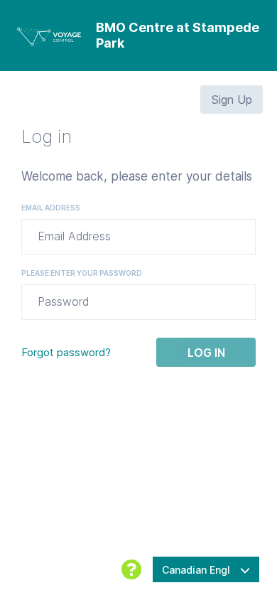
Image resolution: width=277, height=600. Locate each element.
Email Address (50, 207)
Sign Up (232, 99)
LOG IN (206, 352)
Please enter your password (81, 273)
